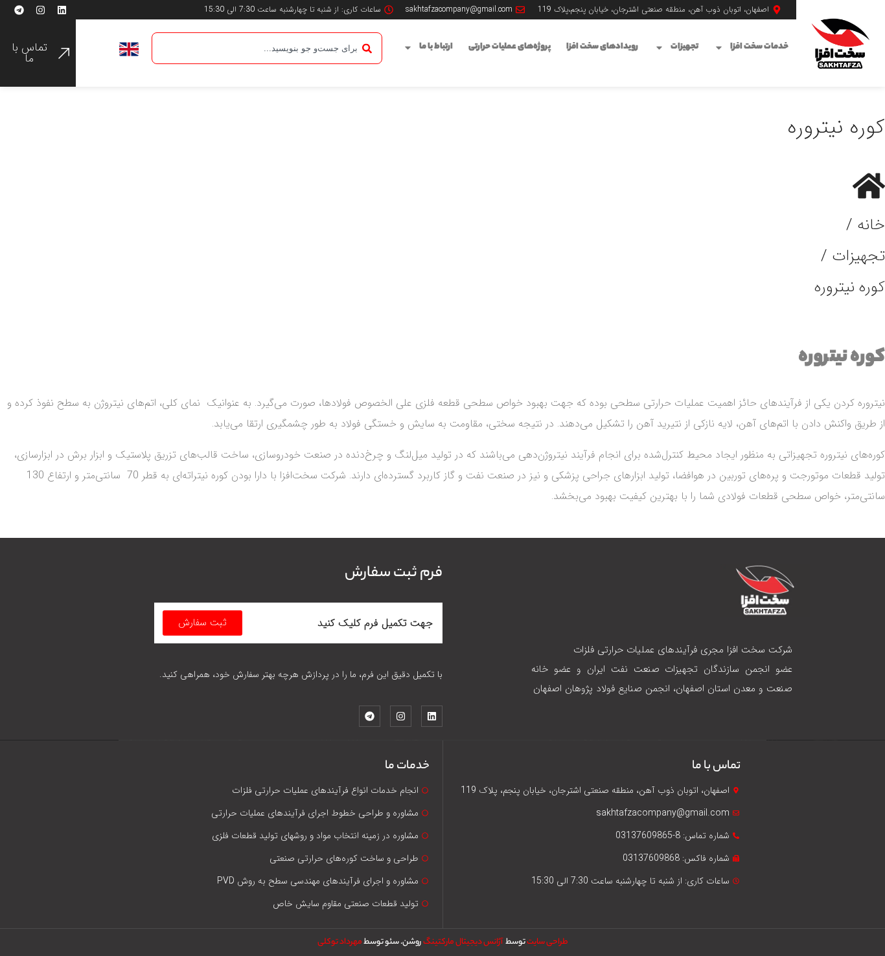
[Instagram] (40, 10)
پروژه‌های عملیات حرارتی (509, 46)
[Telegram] (19, 10)
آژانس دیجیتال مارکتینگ (463, 942)
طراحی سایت (547, 942)
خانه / (865, 225)
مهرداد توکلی (339, 942)
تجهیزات (684, 46)
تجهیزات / (853, 256)
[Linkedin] (61, 10)
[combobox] (267, 48)
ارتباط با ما (436, 46)
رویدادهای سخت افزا (602, 46)
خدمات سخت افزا (759, 46)
